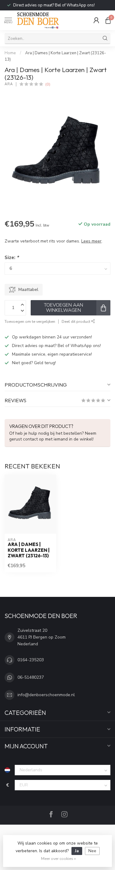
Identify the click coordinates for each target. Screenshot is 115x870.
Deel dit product (76, 321)
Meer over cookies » (58, 858)
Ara (9, 84)
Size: (12, 257)
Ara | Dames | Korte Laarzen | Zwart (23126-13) (29, 550)
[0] (107, 20)
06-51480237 (30, 677)
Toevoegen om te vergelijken (30, 321)
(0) (47, 84)
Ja (77, 851)
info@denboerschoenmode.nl (46, 695)
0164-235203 (30, 660)
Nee (92, 851)
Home (10, 53)
